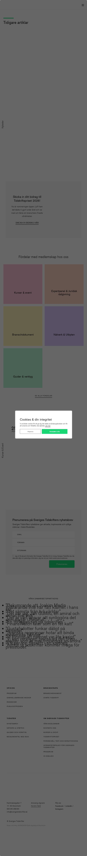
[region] (43, 428)
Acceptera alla (55, 432)
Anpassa (30, 431)
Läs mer (47, 426)
